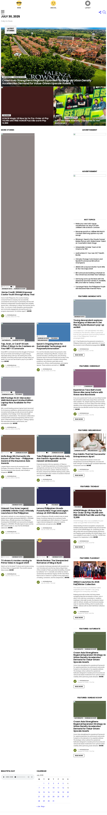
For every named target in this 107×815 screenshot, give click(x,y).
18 (58, 792)
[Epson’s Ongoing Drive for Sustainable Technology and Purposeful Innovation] (53, 332)
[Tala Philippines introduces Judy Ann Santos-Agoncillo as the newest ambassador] (53, 444)
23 (49, 796)
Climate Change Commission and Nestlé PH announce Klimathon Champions (89, 261)
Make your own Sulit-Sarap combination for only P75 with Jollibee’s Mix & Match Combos (88, 226)
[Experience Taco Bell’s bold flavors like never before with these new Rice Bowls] (89, 378)
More (29, 311)
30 (49, 801)
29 (44, 801)
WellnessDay (43, 340)
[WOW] (40, 540)
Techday (6, 115)
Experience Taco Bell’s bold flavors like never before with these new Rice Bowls (88, 392)
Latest (88, 8)
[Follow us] (100, 12)
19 (63, 792)
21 (39, 796)
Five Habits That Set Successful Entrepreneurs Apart (89, 455)
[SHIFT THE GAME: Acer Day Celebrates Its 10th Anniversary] (80, 106)
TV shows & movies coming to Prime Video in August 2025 (16, 561)
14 (39, 792)
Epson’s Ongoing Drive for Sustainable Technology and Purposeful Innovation (51, 346)
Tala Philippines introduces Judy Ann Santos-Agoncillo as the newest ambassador (53, 458)
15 (44, 792)
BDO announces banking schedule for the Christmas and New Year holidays (90, 274)
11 (58, 788)
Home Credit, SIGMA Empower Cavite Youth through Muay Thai (17, 293)
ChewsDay (88, 386)
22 (44, 796)
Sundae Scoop (19, 77)
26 (63, 796)
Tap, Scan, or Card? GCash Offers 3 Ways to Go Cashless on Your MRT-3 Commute (17, 346)
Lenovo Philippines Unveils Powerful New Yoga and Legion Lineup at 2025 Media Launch (52, 510)
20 (68, 792)
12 (63, 788)
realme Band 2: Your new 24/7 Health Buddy (90, 254)
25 (58, 796)
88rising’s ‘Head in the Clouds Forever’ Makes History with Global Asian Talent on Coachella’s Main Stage (91, 241)
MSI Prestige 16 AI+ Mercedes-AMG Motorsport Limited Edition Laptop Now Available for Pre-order (17, 401)
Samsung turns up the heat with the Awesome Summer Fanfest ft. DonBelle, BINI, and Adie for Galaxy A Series (91, 281)
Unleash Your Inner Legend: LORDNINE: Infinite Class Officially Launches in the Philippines (17, 510)
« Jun (38, 806)
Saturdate (7, 77)
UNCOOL (53, 8)
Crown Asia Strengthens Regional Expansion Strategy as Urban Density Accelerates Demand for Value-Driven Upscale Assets (89, 657)
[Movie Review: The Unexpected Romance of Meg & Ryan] (53, 548)
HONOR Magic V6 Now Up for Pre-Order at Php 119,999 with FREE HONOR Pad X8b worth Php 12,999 (89, 514)
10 (53, 788)
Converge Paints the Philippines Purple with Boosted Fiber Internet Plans (90, 288)
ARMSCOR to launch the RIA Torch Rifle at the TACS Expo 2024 (90, 268)
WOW (19, 8)
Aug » (43, 806)
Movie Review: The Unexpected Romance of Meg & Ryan (52, 561)
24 (53, 796)
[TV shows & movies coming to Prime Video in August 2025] (18, 548)
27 (68, 796)
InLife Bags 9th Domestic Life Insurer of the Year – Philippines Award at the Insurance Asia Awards (17, 460)
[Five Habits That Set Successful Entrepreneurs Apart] (89, 442)
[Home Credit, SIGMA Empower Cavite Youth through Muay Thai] (18, 211)
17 (53, 792)
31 (53, 801)
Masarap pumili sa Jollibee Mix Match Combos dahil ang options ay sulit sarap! (90, 233)
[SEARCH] (104, 12)
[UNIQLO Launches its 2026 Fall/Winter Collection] (89, 570)
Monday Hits (7, 289)
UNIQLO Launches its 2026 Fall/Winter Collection (86, 583)
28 (39, 801)
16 (49, 792)
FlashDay (88, 578)
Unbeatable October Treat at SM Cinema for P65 (88, 248)
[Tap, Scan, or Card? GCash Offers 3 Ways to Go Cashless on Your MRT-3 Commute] (18, 332)
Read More (79, 355)
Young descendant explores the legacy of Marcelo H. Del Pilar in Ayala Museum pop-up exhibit (88, 324)
